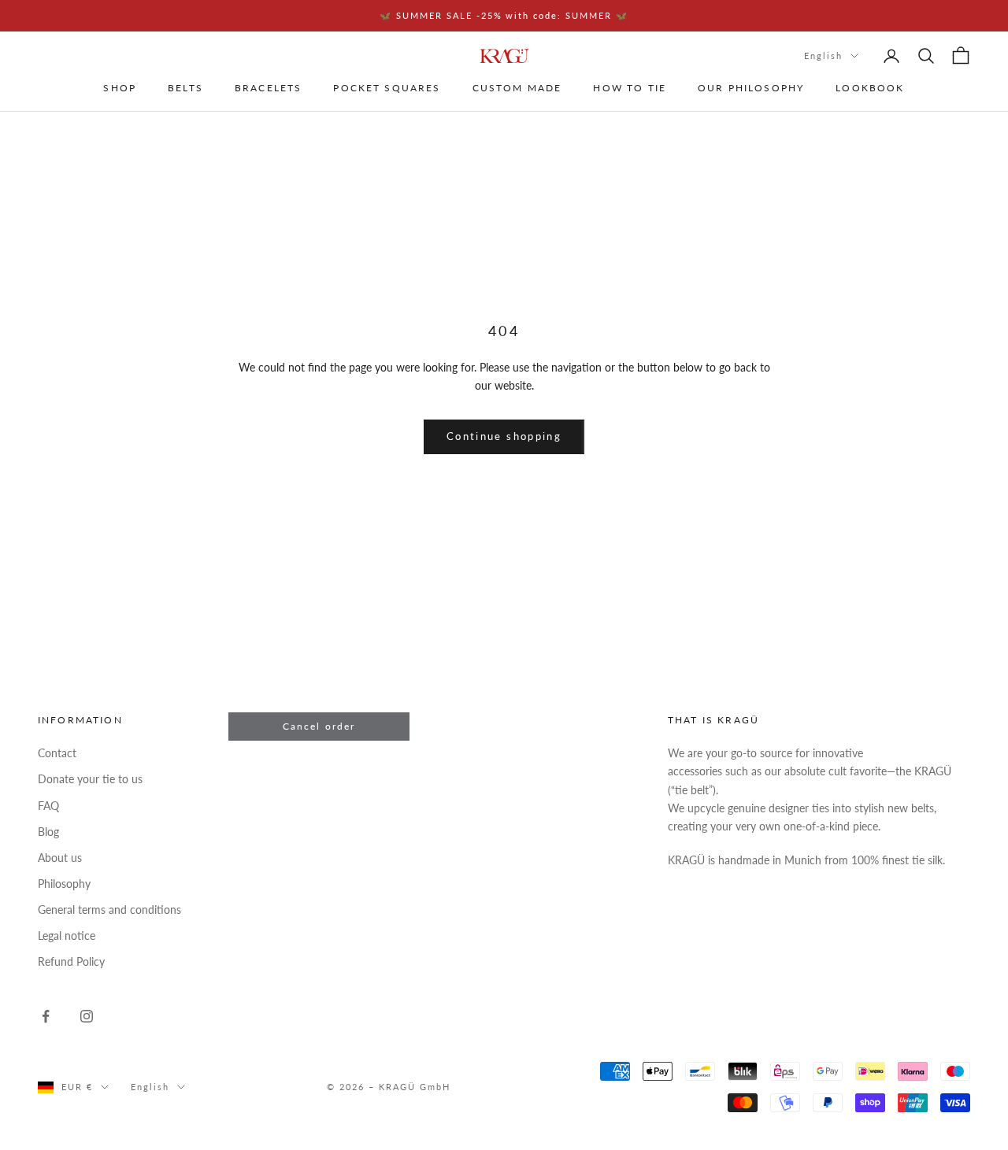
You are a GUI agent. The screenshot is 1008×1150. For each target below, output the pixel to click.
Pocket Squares (386, 88)
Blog (48, 831)
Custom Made (517, 88)
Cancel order (319, 726)
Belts (185, 88)
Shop (119, 88)
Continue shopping (504, 436)
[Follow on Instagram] (86, 1016)
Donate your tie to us (90, 779)
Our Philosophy (751, 88)
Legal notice (66, 935)
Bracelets (268, 88)
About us (60, 857)
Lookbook (870, 88)
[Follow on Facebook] (46, 1016)
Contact (57, 753)
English (823, 55)
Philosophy (64, 883)
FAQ (48, 805)
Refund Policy (71, 961)
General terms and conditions (109, 909)
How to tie (629, 88)
